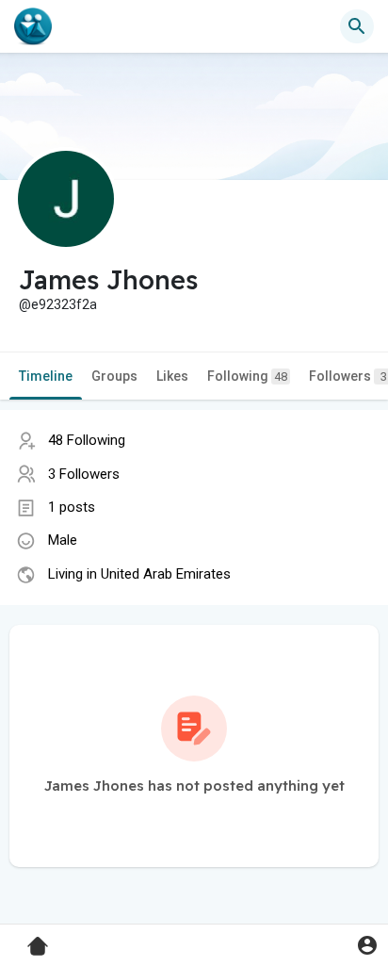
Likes (172, 376)
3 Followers (84, 474)
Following (247, 376)
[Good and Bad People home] (33, 26)
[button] (367, 945)
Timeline (46, 376)
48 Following (86, 440)
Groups (114, 376)
